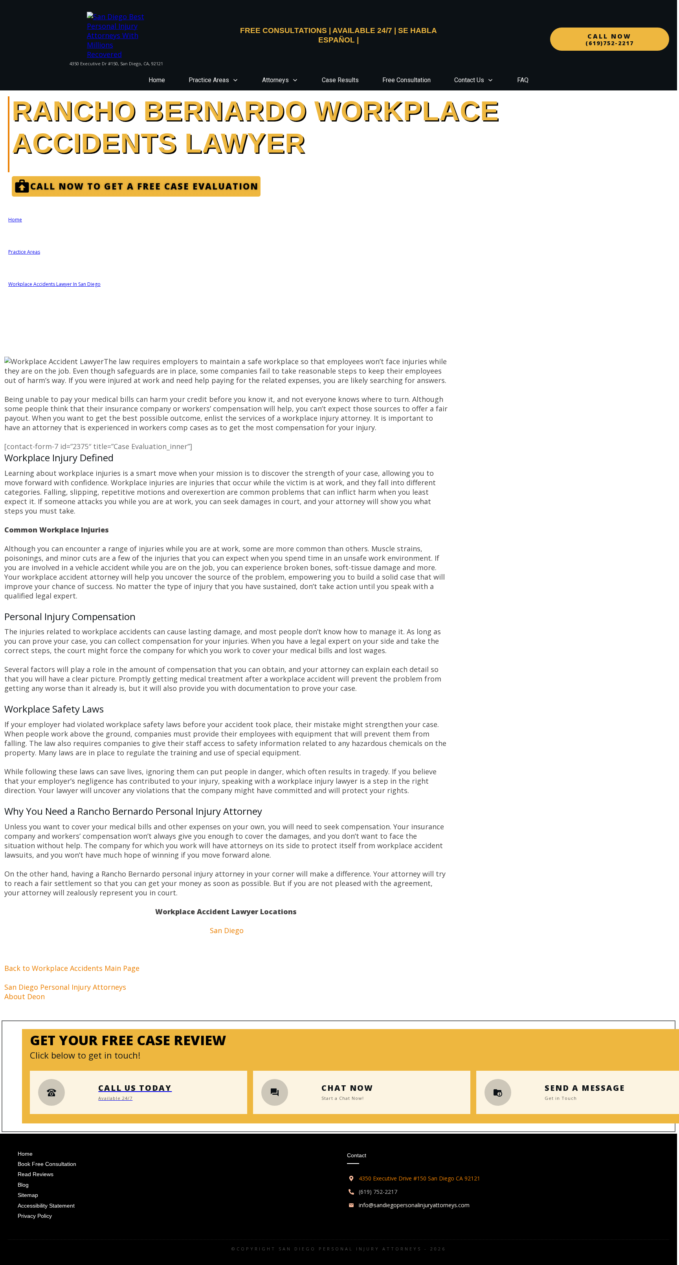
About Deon (24, 996)
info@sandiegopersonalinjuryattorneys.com (414, 1205)
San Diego (227, 930)
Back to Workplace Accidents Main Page (71, 968)
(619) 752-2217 (378, 1191)
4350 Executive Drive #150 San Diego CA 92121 (419, 1178)
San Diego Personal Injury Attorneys (65, 987)
